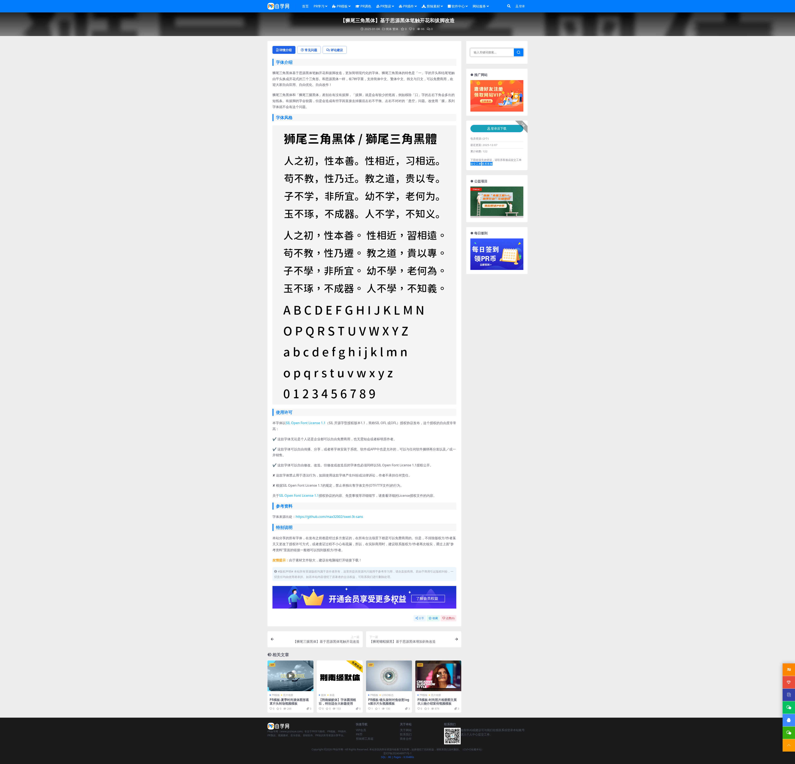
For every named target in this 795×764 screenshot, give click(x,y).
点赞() (450, 618)
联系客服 (487, 164)
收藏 (435, 618)
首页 (305, 6)
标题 (332, 695)
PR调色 (365, 6)
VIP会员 (361, 730)
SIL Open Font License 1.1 (305, 423)
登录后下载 (498, 128)
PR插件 (408, 6)
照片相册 (288, 695)
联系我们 (406, 734)
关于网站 (406, 730)
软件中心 (458, 6)
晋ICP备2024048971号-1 (397, 753)
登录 (522, 6)
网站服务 (479, 6)
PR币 (359, 734)
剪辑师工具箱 (364, 739)
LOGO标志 (388, 695)
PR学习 (319, 6)
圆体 (323, 695)
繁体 (395, 29)
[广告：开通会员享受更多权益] (364, 599)
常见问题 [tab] (311, 50)
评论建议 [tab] (337, 50)
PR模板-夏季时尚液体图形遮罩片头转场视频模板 (289, 701)
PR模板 (342, 6)
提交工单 (475, 164)
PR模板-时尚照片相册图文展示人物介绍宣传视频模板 (437, 701)
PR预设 (385, 6)
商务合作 (406, 739)
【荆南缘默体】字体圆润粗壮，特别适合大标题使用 (337, 701)
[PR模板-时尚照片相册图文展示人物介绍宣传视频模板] (438, 676)
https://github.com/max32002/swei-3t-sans (329, 516)
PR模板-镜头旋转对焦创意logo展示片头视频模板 (388, 701)
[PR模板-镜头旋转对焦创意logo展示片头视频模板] (389, 676)
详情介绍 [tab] (285, 50)
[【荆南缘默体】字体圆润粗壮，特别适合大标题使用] (340, 676)
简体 (389, 29)
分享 (421, 618)
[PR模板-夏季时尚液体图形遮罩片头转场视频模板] (290, 676)
